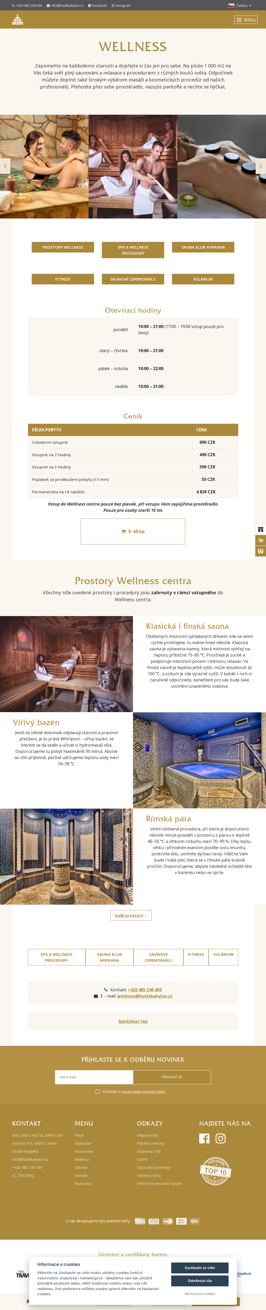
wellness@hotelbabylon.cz (144, 996)
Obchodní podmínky (153, 1167)
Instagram (123, 5)
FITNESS (62, 279)
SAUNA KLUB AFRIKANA (203, 247)
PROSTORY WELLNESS (63, 247)
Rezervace (83, 1183)
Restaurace (84, 1151)
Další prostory (129, 915)
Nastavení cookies (200, 1294)
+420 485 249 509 (29, 5)
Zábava (81, 1167)
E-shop (136, 531)
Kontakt (81, 1175)
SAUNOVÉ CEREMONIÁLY (133, 279)
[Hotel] (260, 529)
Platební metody (150, 1143)
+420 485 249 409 (145, 990)
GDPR (142, 1159)
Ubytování (83, 1143)
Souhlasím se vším (200, 1268)
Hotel (79, 1135)
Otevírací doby (149, 1175)
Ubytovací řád (148, 1151)
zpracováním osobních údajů (143, 1091)
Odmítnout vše (200, 1281)
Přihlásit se (172, 1077)
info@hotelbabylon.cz (67, 5)
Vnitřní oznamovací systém (159, 1183)
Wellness (82, 1159)
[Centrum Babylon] (260, 540)
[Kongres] (260, 551)
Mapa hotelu (147, 1135)
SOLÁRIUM (203, 279)
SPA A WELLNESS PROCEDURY (133, 250)
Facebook (99, 5)
